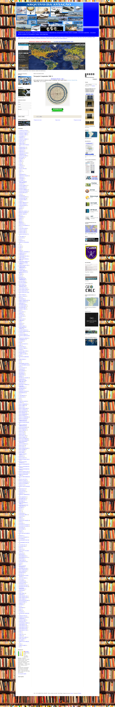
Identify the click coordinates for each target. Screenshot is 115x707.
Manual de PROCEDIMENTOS (24, 476)
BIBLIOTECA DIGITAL (23, 211)
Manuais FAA (21, 431)
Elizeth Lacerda (21, 319)
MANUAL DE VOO (22, 479)
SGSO (20, 591)
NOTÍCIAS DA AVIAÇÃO (23, 520)
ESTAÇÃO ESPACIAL (23, 330)
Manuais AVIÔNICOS (23, 409)
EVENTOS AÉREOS (22, 334)
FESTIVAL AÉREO (22, 348)
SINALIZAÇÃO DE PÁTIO (24, 600)
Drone (20, 310)
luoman (71, 693)
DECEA (20, 275)
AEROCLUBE (21, 143)
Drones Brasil (21, 314)
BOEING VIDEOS (22, 214)
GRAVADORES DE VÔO (23, 363)
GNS (20, 360)
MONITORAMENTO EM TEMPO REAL (23, 506)
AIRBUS (20, 160)
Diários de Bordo (22, 294)
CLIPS (20, 247)
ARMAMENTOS (22, 174)
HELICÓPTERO (22, 370)
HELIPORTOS (21, 373)
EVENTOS (21, 332)
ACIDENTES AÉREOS (23, 139)
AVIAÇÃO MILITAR (22, 192)
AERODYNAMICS (22, 148)
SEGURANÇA (21, 583)
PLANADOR (21, 538)
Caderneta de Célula (22, 229)
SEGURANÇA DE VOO (23, 585)
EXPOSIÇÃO (21, 341)
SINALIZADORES (22, 601)
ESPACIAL (21, 323)
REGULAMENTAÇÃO (23, 569)
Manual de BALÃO (22, 457)
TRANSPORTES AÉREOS (24, 623)
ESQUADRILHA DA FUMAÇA (22, 328)
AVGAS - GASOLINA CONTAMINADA (23, 182)
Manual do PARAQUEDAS (23, 482)
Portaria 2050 (21, 553)
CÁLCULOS (21, 237)
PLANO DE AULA (22, 544)
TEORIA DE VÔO (22, 615)
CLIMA (20, 246)
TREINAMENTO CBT (23, 625)
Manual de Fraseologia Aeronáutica (23, 462)
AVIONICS (21, 206)
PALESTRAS (21, 527)
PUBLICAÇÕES (22, 560)
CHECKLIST (21, 240)
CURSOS (20, 274)
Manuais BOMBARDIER (23, 414)
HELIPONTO (21, 372)
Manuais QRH (21, 452)
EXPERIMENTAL (22, 339)
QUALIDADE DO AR (23, 561)
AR (19, 173)
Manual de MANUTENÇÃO (24, 472)
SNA (20, 606)
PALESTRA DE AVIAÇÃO (24, 526)
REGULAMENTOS (22, 571)
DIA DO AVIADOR (22, 282)
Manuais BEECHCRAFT (23, 411)
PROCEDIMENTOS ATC (23, 557)
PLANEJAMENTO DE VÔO (24, 542)
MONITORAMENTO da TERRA (23, 503)
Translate (93, 85)
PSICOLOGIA (21, 558)
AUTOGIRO (21, 180)
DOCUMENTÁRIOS (22, 306)
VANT (20, 631)
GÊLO (20, 355)
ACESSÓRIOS (21, 136)
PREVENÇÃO (21, 554)
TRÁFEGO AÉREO (22, 620)
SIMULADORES (22, 599)
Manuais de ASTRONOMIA (24, 417)
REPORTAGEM (22, 572)
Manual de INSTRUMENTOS (24, 464)
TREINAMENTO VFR (23, 630)
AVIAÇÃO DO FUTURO (23, 191)
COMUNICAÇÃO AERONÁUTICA (22, 267)
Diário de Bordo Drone (23, 290)
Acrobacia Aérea (22, 140)
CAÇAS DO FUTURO (23, 228)
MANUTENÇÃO (22, 490)
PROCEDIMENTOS (22, 555)
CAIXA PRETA (22, 236)
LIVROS (20, 402)
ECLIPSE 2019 (21, 316)
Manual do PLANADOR (23, 483)
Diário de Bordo (22, 284)
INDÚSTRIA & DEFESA (23, 384)
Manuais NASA (21, 445)
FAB (20, 342)
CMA (20, 249)
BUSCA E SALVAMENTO (23, 225)
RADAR (20, 563)
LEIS (20, 399)
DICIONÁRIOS (21, 298)
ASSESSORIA (21, 178)
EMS (20, 321)
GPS (20, 362)
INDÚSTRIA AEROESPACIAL (22, 386)
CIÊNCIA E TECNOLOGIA (24, 242)
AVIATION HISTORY (23, 196)
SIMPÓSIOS (21, 594)
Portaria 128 (21, 549)
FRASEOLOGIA (22, 352)
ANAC (20, 163)
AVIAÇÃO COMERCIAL (23, 189)
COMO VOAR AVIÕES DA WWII (24, 259)
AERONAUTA (21, 150)
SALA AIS (21, 579)
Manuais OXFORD (22, 449)
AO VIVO (20, 167)
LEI (19, 398)
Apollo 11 (20, 171)
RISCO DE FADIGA (22, 578)
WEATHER (21, 640)
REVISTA (21, 574)
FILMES (20, 349)
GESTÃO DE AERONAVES (24, 356)
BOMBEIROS (21, 216)
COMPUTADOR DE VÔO (23, 265)
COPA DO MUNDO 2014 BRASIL (23, 272)
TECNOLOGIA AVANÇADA (24, 613)
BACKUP (20, 208)
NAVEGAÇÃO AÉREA (23, 514)
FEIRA (20, 345)
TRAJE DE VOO (22, 621)
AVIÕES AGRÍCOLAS (23, 202)
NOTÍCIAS (21, 519)
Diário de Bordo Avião (23, 287)
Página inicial (57, 120)
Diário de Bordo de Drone (23, 289)
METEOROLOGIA (22, 498)
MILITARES (21, 501)
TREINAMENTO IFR (23, 628)
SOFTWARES (21, 607)
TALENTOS (21, 611)
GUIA (20, 366)
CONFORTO (21, 269)
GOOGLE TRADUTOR (72, 80)
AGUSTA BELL (22, 157)
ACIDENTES (21, 137)
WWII (20, 644)
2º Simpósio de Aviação (23, 130)
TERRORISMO (21, 618)
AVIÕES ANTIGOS (22, 204)
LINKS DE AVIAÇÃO (23, 401)
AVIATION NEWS (22, 198)
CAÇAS (20, 226)
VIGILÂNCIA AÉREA (23, 637)
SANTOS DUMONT (22, 582)
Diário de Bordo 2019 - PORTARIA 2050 (23, 286)
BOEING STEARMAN (23, 212)
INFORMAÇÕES (22, 388)
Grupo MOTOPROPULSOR (24, 364)
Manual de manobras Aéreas (24, 471)
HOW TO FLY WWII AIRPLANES (23, 381)
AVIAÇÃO (21, 184)
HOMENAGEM (21, 379)
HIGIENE (21, 376)
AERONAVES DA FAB (23, 153)
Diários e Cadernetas (22, 296)
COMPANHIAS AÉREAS (23, 261)
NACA (20, 510)
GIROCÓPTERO (22, 359)
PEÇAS (20, 530)
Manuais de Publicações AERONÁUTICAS (23, 425)
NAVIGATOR (21, 516)
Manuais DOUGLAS (22, 428)
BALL (20, 209)
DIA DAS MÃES (22, 281)
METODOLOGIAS (22, 499)
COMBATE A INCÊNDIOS (24, 251)
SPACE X (20, 610)
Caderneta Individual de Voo (24, 234)
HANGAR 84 (21, 369)
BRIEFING (21, 222)
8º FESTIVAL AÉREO (23, 133)
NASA (20, 511)
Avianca (20, 194)
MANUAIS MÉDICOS (23, 443)
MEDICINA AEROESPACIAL (24, 494)
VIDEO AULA (21, 634)
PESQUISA (21, 535)
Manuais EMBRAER (22, 430)
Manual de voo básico (22, 480)
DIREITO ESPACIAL (23, 301)
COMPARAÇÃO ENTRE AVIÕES (23, 263)
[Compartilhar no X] (39, 116)
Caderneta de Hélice (22, 231)
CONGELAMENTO (22, 270)
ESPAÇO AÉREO (22, 326)
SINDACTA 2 (21, 603)
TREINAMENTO (22, 624)
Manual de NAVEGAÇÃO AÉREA (23, 475)
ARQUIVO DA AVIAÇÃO (23, 175)
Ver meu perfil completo (22, 673)
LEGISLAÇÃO (21, 397)
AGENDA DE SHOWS (23, 155)
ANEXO (20, 164)
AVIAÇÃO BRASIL (22, 186)
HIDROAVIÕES (22, 374)
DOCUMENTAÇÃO (22, 304)
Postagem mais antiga (77, 120)
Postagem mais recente (38, 120)
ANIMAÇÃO (21, 165)
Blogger (79, 693)
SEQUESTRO (21, 590)
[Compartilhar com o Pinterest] (41, 116)
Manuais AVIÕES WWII (23, 408)
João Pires (27, 651)
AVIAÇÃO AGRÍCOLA (23, 185)
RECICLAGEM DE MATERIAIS (22, 566)
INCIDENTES (21, 383)
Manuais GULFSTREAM (23, 438)
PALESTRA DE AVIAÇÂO (24, 524)
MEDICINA (21, 493)
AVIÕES (20, 201)
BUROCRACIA (21, 224)
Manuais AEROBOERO (23, 404)
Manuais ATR (21, 407)
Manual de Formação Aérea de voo (24, 460)
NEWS (20, 517)
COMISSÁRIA (21, 254)
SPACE (20, 609)
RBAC (20, 564)
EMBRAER (21, 320)
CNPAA (20, 250)
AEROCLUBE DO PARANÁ (24, 144)
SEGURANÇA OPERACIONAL (22, 588)
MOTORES (21, 507)
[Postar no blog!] (38, 116)
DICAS (20, 297)
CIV (19, 244)
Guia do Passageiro (22, 367)
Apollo (20, 170)
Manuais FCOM (21, 432)
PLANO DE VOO (22, 546)
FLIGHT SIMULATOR (23, 351)
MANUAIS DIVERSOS (23, 427)
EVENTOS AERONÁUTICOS (24, 335)
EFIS (20, 317)
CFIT (20, 239)
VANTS (20, 632)
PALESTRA (21, 523)
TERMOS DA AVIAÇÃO (23, 617)
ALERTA (20, 161)
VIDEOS (20, 635)
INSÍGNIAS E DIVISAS (23, 391)
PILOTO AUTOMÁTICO (23, 537)
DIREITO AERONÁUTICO (24, 300)
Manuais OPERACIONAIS (23, 448)
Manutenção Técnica (22, 491)
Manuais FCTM (21, 434)
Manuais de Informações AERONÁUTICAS (23, 420)
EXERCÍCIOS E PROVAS (23, 338)
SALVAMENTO (22, 580)
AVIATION (21, 195)
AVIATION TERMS (22, 199)
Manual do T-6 (21, 484)
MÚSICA (20, 509)
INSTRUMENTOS (22, 392)
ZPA (20, 646)
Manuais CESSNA (22, 415)
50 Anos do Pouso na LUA (23, 131)
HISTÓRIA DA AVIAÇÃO (23, 377)
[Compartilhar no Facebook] (40, 116)
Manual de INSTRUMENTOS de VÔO (24, 469)
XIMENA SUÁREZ (22, 645)
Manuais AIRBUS (22, 405)
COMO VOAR (21, 257)
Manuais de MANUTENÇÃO (24, 422)
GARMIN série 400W (22, 353)
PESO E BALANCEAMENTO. (24, 533)
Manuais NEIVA (22, 446)
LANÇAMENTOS (22, 395)
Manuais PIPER (21, 451)
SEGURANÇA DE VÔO (23, 586)
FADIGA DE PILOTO (23, 343)
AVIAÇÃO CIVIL (22, 188)
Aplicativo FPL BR (22, 168)
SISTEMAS (21, 604)
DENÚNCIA (21, 277)
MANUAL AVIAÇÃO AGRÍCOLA (22, 454)
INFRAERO (21, 389)
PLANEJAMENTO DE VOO (24, 540)
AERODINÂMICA (22, 147)
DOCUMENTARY (22, 307)
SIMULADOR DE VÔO (23, 596)
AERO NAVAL (21, 141)
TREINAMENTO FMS (23, 627)
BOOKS (20, 218)
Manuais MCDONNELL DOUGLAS (23, 442)
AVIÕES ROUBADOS (23, 205)
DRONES (20, 313)
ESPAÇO (20, 324)
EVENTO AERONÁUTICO (24, 331)
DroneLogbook (21, 311)
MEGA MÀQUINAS (22, 497)
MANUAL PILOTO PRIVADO (24, 486)
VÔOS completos (22, 638)
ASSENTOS (21, 177)
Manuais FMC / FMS (22, 435)
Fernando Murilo (22, 346)
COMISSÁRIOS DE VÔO (23, 256)
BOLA (20, 215)
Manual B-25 (21, 456)
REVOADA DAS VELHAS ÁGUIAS (23, 576)
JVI (19, 394)
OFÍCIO (20, 521)
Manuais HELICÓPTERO (23, 440)
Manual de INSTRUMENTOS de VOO (24, 467)
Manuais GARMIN (22, 437)
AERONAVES (21, 151)
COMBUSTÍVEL (22, 253)
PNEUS (20, 547)
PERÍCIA (20, 531)
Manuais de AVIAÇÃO (23, 418)
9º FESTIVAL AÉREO (23, 134)
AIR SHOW (21, 158)
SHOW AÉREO (21, 593)
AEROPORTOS (21, 154)
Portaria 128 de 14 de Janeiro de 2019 (24, 551)
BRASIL (20, 219)
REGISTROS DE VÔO (23, 568)
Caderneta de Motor (22, 232)
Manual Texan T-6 (22, 488)
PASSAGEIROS (22, 529)
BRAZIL (20, 221)
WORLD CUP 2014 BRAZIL (24, 641)
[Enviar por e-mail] (36, 116)
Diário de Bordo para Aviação (24, 292)
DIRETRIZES (21, 303)
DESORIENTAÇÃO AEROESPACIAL (22, 279)
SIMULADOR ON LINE (23, 597)
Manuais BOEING (22, 412)
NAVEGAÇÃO (21, 513)
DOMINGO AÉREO (22, 309)
